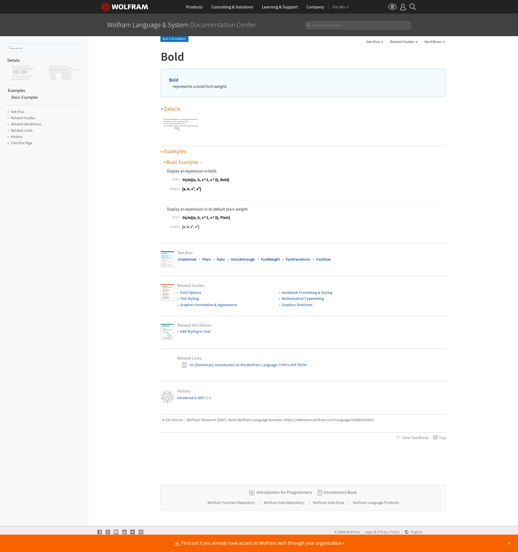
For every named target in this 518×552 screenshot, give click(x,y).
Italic (221, 259)
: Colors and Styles (292, 364)
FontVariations (298, 259)
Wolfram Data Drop (329, 502)
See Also (373, 41)
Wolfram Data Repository (284, 502)
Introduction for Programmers (284, 492)
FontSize (323, 259)
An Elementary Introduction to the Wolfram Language (233, 364)
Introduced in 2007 (194, 398)
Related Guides (402, 41)
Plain (184, 123)
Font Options (190, 292)
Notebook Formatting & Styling (307, 292)
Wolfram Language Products (376, 502)
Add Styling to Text (195, 331)
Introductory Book (340, 492)
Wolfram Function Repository (231, 502)
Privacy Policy (388, 532)
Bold (10, 46)
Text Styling (189, 298)
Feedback (415, 437)
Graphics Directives (297, 304)
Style (165, 119)
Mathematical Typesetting (303, 298)
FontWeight (181, 121)
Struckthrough (243, 259)
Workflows (433, 41)
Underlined (187, 259)
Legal (369, 532)
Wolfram (353, 532)
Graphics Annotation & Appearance (208, 304)
